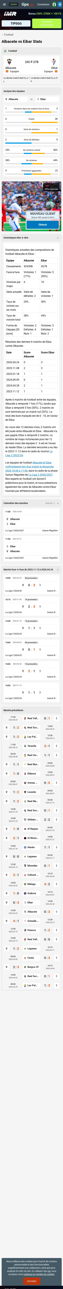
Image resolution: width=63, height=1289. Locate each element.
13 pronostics (31, 664)
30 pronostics (31, 578)
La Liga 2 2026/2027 (40, 474)
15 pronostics (31, 621)
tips (27, 4)
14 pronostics (31, 599)
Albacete (10, 67)
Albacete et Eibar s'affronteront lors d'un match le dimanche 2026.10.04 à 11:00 (29, 466)
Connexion (43, 4)
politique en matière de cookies (39, 1274)
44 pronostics (31, 642)
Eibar (54, 67)
